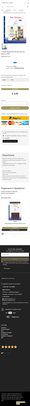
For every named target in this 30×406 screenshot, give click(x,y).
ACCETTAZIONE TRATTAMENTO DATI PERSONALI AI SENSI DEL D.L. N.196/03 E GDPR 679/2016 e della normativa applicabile (16, 263)
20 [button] (16, 235)
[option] (15, 29)
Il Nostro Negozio (5, 329)
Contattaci (6, 138)
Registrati (15, 259)
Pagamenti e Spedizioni (6, 336)
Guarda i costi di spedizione (8, 193)
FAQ (2, 337)
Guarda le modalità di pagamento (9, 191)
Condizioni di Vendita (6, 332)
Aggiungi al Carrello (15, 108)
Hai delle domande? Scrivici (10, 141)
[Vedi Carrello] (28, 6)
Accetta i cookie (20, 402)
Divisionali (3, 56)
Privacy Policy (4, 334)
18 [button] (13, 235)
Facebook (7, 268)
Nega (18, 404)
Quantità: (3, 100)
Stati (2, 331)
